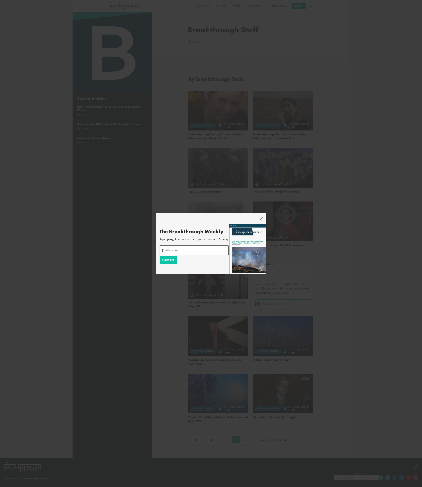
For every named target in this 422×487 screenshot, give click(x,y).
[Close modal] (261, 218)
